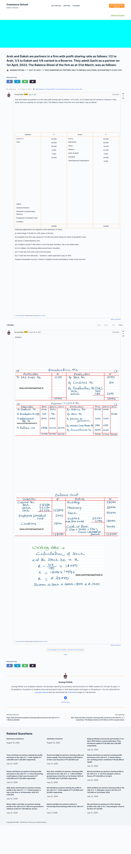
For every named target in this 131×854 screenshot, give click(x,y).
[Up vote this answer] (123, 331)
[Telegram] (17, 81)
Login (65, 654)
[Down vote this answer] (123, 336)
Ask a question (56, 5)
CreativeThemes (41, 822)
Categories (76, 5)
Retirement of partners (15, 739)
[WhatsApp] (25, 81)
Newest (106, 325)
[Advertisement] (65, 33)
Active (120, 325)
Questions (66, 5)
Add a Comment (116, 319)
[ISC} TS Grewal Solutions (84, 70)
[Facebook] (10, 81)
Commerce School (17, 4)
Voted (113, 325)
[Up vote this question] (123, 93)
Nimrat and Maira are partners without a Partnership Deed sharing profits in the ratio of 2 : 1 (65, 806)
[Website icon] (65, 697)
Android (71, 692)
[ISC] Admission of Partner (58, 70)
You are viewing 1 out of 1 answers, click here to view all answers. (65, 650)
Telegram (114, 15)
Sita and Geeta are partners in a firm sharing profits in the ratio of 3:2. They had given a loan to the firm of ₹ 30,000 (105, 806)
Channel (121, 15)
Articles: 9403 (65, 702)
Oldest (99, 325)
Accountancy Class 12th (110, 70)
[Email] (33, 81)
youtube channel (41, 692)
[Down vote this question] (123, 98)
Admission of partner (55, 739)
